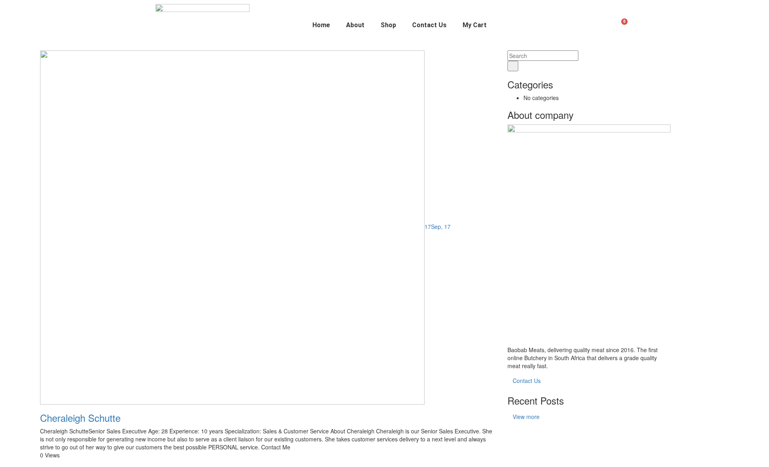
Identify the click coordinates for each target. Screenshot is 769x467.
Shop (388, 25)
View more (526, 417)
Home (321, 25)
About (355, 25)
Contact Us (429, 25)
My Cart (475, 25)
